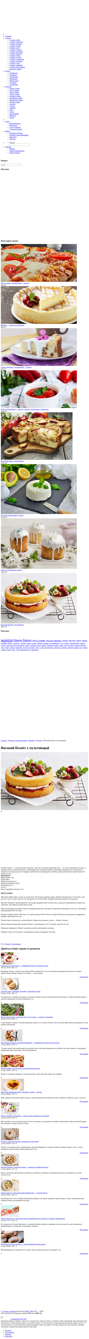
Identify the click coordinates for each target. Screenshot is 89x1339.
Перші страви (15, 88)
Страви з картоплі (16, 42)
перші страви (42, 643)
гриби (66, 643)
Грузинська (14, 77)
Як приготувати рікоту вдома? (12, 515)
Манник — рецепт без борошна (12, 325)
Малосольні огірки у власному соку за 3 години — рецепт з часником (27, 1017)
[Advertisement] (44, 839)
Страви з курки (15, 46)
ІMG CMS (29, 1311)
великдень (49, 648)
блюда (18, 640)
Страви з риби (15, 40)
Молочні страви (15, 69)
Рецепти (8, 86)
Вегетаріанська (15, 123)
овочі (78, 640)
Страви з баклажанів (17, 67)
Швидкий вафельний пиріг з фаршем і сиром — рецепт (21, 1092)
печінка (64, 648)
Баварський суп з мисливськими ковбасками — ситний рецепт (24, 1193)
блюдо (27, 640)
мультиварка (54, 643)
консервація (19, 645)
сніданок (57, 648)
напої (27, 645)
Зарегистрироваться (17, 151)
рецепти (7, 640)
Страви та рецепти (9, 1311)
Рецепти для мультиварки (19, 135)
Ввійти (12, 149)
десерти (49, 640)
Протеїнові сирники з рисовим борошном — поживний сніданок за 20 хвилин (30, 1043)
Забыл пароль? (15, 153)
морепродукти (25, 650)
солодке (16, 643)
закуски (71, 640)
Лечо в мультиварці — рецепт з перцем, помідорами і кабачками (25, 409)
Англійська (14, 85)
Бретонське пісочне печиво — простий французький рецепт (23, 1244)
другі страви (38, 640)
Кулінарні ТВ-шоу (16, 133)
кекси (9, 650)
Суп (61, 643)
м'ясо (9, 643)
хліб (17, 650)
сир (65, 645)
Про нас (13, 139)
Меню (7, 131)
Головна (8, 36)
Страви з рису (15, 48)
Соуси (12, 112)
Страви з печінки (16, 61)
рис (80, 648)
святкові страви (52, 645)
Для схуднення (15, 127)
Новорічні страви (16, 98)
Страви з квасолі (16, 44)
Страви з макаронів (17, 59)
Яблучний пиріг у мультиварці (12, 461)
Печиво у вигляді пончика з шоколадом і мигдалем (20, 1141)
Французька (14, 81)
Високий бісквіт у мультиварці (12, 625)
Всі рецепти (9, 1332)
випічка (57, 640)
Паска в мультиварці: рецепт (11, 570)
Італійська (13, 75)
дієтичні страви (28, 648)
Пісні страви (14, 92)
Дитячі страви (15, 102)
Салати (12, 106)
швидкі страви (73, 648)
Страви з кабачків (16, 65)
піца (2, 648)
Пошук (12, 143)
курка (34, 643)
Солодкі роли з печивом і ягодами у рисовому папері (20, 991)
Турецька (13, 83)
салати (65, 640)
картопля (9, 645)
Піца (11, 110)
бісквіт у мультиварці (13, 944)
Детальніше (84, 977)
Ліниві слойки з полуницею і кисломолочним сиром (20, 1068)
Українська (14, 73)
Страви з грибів (15, 57)
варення (19, 648)
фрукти (83, 645)
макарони (35, 650)
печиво (77, 645)
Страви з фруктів (16, 53)
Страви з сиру (15, 63)
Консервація (14, 114)
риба (29, 643)
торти (61, 645)
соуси (37, 648)
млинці (12, 648)
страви (23, 643)
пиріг (7, 648)
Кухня (7, 71)
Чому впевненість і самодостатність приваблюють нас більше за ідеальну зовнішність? (33, 1218)
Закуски (13, 104)
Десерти (13, 108)
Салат (3, 645)
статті (42, 648)
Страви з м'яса (15, 55)
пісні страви (41, 645)
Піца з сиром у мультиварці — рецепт (15, 283)
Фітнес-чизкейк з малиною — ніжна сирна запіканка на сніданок (25, 1116)
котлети (70, 645)
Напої (12, 118)
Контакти (13, 137)
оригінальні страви (77, 643)
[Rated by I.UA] (5, 1319)
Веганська (13, 125)
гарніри (33, 645)
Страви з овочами (16, 52)
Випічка (13, 116)
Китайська (13, 79)
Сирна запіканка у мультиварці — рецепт (16, 367)
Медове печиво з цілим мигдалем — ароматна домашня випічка (24, 1167)
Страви (8, 38)
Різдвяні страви (15, 96)
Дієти (7, 121)
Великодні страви (16, 100)
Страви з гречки (16, 50)
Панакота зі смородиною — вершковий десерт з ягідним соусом (24, 966)
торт (13, 650)
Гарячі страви (15, 94)
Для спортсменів (16, 129)
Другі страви (14, 90)
